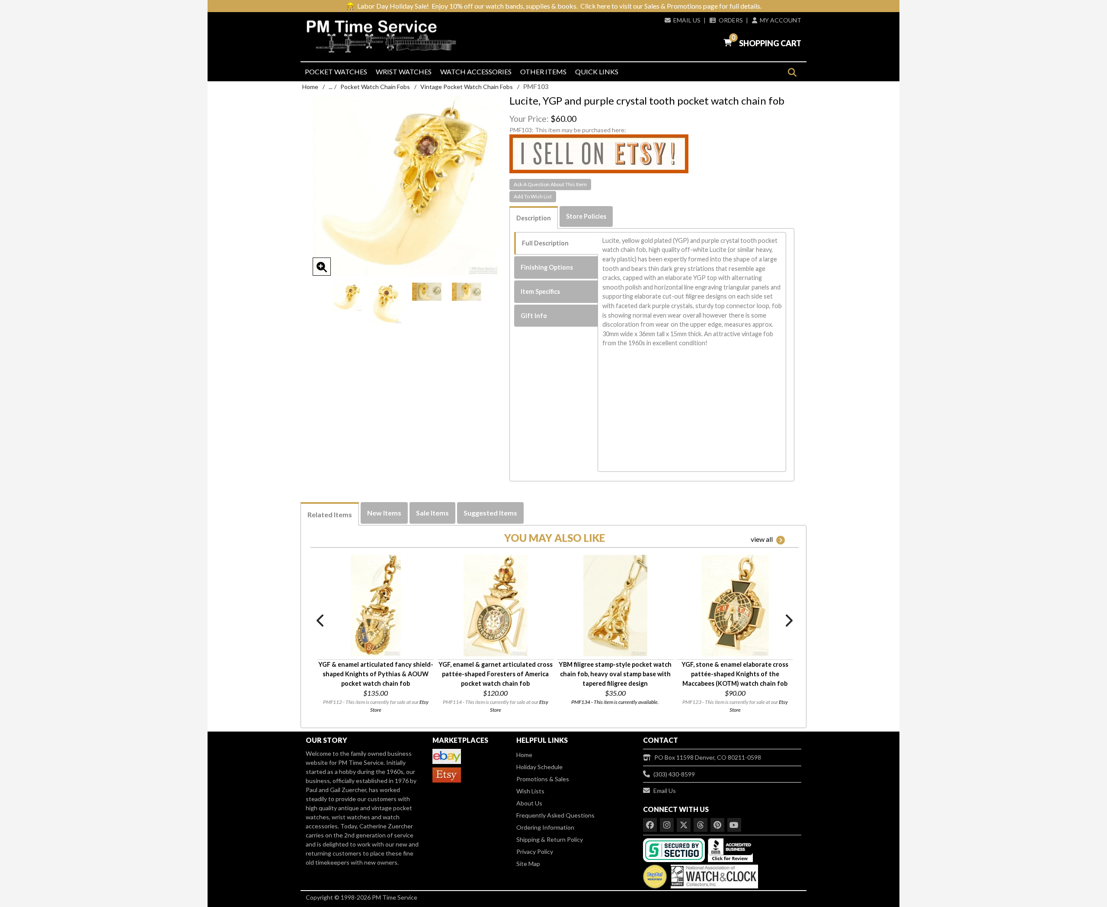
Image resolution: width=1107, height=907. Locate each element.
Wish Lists (530, 791)
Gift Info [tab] (534, 315)
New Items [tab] (384, 513)
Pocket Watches (336, 71)
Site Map (528, 863)
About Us (529, 803)
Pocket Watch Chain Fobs (375, 86)
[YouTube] (734, 825)
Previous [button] (320, 620)
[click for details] (376, 605)
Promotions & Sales (542, 779)
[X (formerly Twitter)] (684, 825)
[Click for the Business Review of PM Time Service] (730, 849)
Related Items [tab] (329, 514)
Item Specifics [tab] (540, 291)
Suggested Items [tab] (490, 513)
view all (762, 539)
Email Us (687, 20)
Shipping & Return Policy (549, 839)
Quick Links (596, 71)
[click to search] (792, 72)
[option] (347, 297)
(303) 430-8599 (674, 774)
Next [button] (788, 620)
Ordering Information (545, 827)
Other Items (543, 71)
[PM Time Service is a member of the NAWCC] (713, 874)
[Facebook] (650, 825)
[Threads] (700, 825)
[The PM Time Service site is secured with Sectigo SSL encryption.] (675, 849)
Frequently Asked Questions (555, 815)
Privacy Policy (534, 851)
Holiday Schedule (539, 766)
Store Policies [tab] (586, 216)
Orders (730, 20)
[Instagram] (667, 825)
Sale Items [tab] (432, 513)
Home (310, 86)
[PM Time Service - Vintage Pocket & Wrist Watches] (385, 36)
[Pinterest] (717, 825)
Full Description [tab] (545, 243)
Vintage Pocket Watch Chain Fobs (466, 86)
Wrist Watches (404, 71)
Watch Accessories (476, 71)
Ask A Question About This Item (550, 184)
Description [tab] (533, 218)
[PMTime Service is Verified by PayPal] (655, 874)
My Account (780, 20)
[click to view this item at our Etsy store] (598, 153)
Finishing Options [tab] (547, 267)
